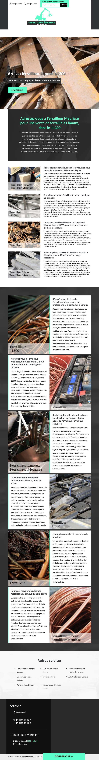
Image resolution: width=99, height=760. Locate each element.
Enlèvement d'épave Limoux (51, 670)
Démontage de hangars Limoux (26, 670)
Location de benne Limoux (24, 678)
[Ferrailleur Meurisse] (41, 16)
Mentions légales (41, 757)
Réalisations (17, 90)
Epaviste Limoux (49, 677)
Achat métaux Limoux (25, 685)
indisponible (16, 4)
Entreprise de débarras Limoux (52, 686)
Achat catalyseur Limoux (78, 677)
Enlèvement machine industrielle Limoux (76, 670)
